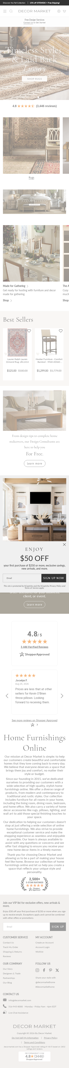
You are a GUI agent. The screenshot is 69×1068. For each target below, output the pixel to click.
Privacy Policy (55, 586)
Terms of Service (32, 588)
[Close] (64, 544)
